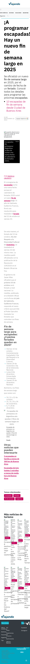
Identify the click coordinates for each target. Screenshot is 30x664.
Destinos (11, 12)
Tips (2, 640)
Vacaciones (18, 12)
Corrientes (8, 588)
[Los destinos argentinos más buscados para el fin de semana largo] (26, 577)
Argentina (25, 12)
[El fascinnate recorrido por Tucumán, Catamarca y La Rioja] (20, 531)
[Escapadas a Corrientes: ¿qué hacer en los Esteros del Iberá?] (6, 579)
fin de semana (9, 499)
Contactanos (21, 649)
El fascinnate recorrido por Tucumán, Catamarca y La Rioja (22, 551)
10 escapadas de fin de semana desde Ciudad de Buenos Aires (16, 106)
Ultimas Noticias (8, 642)
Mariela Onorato (9, 177)
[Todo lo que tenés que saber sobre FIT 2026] (13, 532)
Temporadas (15, 580)
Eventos (14, 543)
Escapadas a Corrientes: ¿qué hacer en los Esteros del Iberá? (8, 601)
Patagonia (22, 588)
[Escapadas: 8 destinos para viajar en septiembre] (6, 530)
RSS (21, 652)
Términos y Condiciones (4, 661)
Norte (20, 540)
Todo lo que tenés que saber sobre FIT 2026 (13, 555)
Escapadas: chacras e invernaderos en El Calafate (23, 597)
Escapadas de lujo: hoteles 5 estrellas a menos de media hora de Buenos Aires (11, 473)
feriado (16, 213)
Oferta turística (3, 628)
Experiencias (10, 633)
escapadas (8, 185)
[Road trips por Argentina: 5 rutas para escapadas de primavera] (13, 575)
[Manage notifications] (26, 660)
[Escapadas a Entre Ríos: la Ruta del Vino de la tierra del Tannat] (26, 528)
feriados (17, 495)
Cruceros (8, 636)
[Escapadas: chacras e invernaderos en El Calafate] (20, 579)
